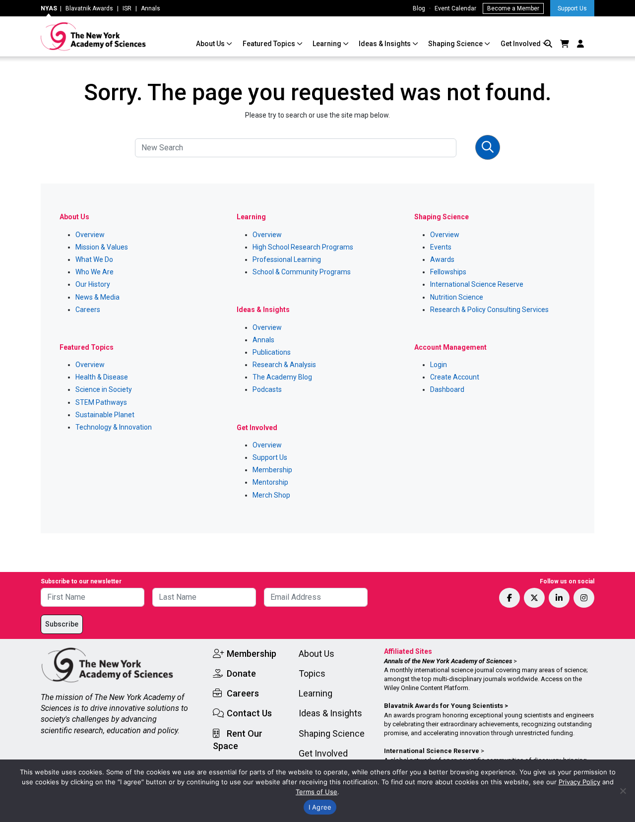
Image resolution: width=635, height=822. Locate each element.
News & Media (97, 297)
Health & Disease (101, 377)
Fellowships (448, 272)
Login (438, 365)
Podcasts (267, 389)
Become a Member (513, 8)
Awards (442, 259)
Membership (272, 470)
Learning (328, 44)
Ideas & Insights (385, 44)
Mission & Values (101, 247)
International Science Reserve (476, 284)
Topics (312, 673)
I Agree (320, 807)
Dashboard (447, 389)
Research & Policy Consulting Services (489, 310)
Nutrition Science (456, 297)
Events (440, 247)
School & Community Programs (302, 272)
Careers (87, 310)
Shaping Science (456, 44)
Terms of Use (316, 792)
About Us (211, 44)
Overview (90, 235)
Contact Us (249, 713)
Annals (150, 8)
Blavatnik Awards (89, 8)
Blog (419, 8)
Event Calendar (455, 8)
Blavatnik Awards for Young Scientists (443, 705)
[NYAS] (93, 36)
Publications (272, 352)
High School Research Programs (303, 247)
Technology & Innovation (113, 427)
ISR (127, 8)
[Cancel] (623, 791)
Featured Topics (270, 44)
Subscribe (61, 624)
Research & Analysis (284, 365)
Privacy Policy (579, 782)
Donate (241, 673)
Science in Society (103, 389)
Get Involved (521, 44)
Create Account (454, 377)
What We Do (94, 259)
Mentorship (270, 482)
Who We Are (94, 272)
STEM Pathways (101, 402)
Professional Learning (287, 259)
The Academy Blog (282, 377)
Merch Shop (271, 495)
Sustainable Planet (104, 415)
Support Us (572, 8)
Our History (92, 284)
